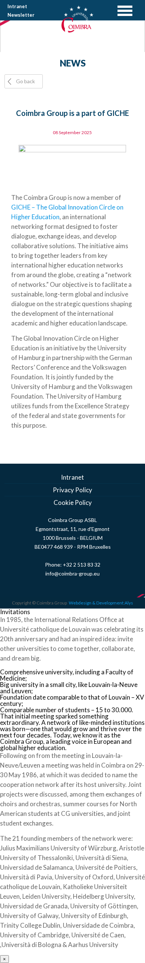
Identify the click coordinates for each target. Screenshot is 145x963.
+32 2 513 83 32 (81, 564)
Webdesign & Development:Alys (101, 603)
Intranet (17, 6)
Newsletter (21, 15)
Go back (25, 81)
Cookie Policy (73, 502)
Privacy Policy (72, 490)
